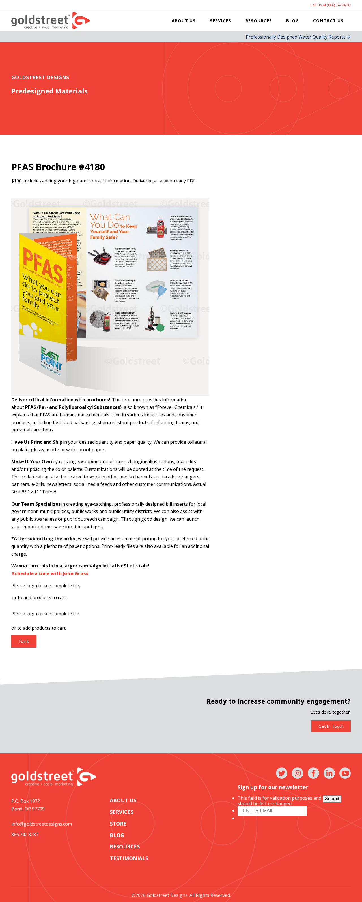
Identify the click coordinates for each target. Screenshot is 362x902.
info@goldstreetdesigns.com (41, 824)
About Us (184, 20)
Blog (292, 20)
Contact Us (328, 20)
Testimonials (129, 858)
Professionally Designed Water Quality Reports (296, 36)
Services (220, 20)
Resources (258, 20)
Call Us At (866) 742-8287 (330, 5)
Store (118, 824)
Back (24, 641)
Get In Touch (331, 726)
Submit (332, 798)
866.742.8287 (24, 834)
